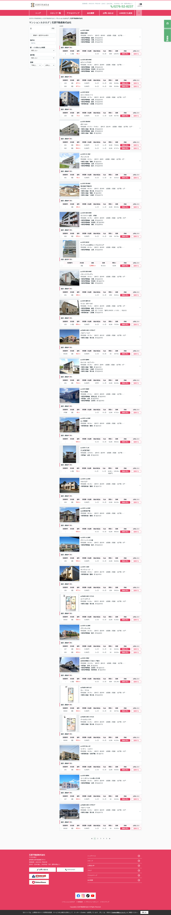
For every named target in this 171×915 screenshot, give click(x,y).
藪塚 (91, 426)
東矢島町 (88, 183)
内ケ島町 (88, 154)
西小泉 (92, 129)
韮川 (92, 166)
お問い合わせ (108, 13)
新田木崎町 (89, 59)
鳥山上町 (88, 746)
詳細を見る (125, 54)
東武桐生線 (85, 104)
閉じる (144, 912)
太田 (92, 42)
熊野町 (87, 775)
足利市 (93, 400)
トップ (38, 13)
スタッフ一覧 (55, 13)
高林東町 (88, 121)
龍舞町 (87, 359)
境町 (92, 224)
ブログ (89, 870)
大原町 (87, 567)
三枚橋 (92, 104)
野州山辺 (94, 396)
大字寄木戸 (92, 330)
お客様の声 (90, 865)
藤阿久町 (88, 301)
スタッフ (90, 861)
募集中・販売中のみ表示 (40, 35)
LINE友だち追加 (125, 13)
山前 (88, 398)
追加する (136, 54)
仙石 (90, 687)
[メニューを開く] (139, 13)
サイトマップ (105, 902)
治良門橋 (92, 753)
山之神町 (88, 418)
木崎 (92, 40)
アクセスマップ (73, 13)
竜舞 (91, 133)
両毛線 (84, 398)
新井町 (87, 92)
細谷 (92, 38)
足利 (88, 665)
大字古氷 (91, 596)
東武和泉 (94, 670)
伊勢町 (87, 658)
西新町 (87, 30)
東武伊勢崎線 (86, 38)
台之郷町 (88, 537)
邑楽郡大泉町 (85, 330)
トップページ (91, 856)
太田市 (83, 30)
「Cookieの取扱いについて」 (118, 912)
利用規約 (80, 902)
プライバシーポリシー (92, 902)
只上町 (87, 447)
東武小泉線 (85, 129)
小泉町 (92, 195)
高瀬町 (87, 389)
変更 (53, 28)
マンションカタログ (69, 902)
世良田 (93, 69)
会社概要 (90, 13)
